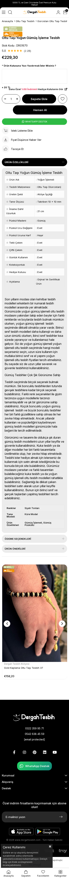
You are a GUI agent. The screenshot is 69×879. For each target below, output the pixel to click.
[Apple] (21, 831)
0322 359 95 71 (34, 728)
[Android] (48, 831)
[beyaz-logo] (34, 717)
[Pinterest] (34, 752)
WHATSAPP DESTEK (36, 121)
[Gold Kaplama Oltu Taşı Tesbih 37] (34, 613)
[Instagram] (24, 752)
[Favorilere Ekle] (62, 98)
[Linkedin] (44, 752)
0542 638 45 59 (34, 733)
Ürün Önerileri (15, 548)
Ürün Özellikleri (16, 162)
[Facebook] (14, 752)
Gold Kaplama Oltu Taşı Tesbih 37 (23, 667)
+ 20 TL (6, 87)
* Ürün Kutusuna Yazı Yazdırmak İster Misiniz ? (29, 65)
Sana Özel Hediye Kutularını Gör (36, 89)
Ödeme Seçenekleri (18, 538)
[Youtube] (55, 752)
